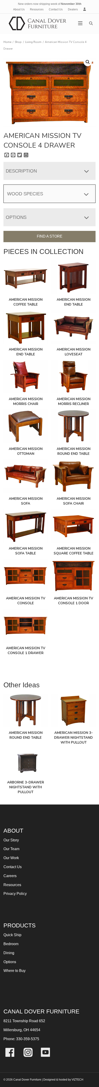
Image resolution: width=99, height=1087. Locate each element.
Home (7, 42)
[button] (88, 62)
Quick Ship (12, 935)
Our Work (11, 858)
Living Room (33, 42)
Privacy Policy (15, 894)
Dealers (73, 9)
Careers (10, 876)
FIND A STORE (49, 236)
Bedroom (10, 944)
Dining (8, 953)
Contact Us (56, 9)
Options (9, 962)
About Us (19, 9)
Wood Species (25, 193)
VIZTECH (77, 1079)
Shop (18, 42)
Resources (37, 9)
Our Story (11, 840)
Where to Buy (14, 971)
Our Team (11, 849)
